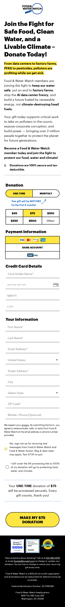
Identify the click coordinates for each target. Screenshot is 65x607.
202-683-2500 (53, 558)
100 (50, 213)
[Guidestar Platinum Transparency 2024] (33, 546)
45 (14, 213)
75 (32, 213)
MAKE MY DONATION (32, 519)
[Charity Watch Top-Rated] (17, 546)
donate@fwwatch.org (24, 561)
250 (14, 220)
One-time (19, 193)
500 (32, 220)
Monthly (46, 193)
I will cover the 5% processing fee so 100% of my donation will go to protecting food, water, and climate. (35, 467)
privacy (25, 425)
